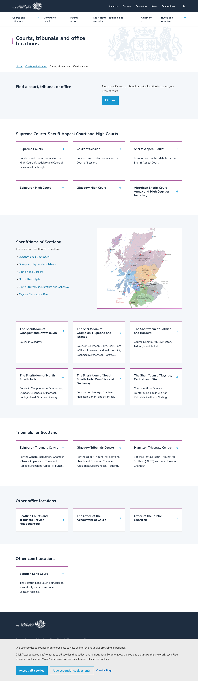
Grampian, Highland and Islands (37, 264)
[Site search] (184, 6)
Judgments (146, 19)
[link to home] (30, 624)
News (154, 6)
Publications (168, 6)
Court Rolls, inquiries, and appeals (108, 19)
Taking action (74, 19)
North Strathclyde (29, 279)
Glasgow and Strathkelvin (34, 257)
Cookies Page (104, 670)
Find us (110, 100)
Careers (127, 6)
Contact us (141, 6)
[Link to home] (27, 6)
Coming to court (50, 19)
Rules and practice (167, 19)
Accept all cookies (31, 671)
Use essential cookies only (71, 671)
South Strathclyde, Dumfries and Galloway (44, 287)
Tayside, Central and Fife (33, 294)
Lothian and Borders (31, 272)
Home (19, 66)
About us (113, 6)
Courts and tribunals (18, 19)
